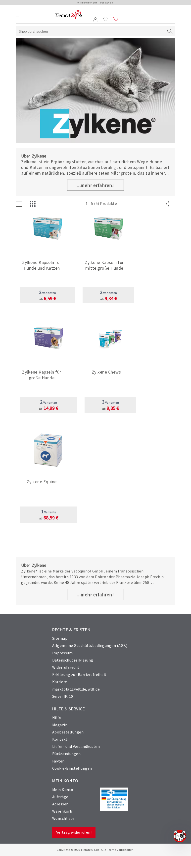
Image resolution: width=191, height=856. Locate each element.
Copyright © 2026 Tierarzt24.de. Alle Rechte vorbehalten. (96, 850)
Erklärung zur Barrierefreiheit (79, 674)
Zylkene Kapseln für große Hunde (41, 374)
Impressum (62, 652)
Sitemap (60, 638)
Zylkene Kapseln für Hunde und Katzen (41, 265)
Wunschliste (63, 818)
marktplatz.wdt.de (69, 689)
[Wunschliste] (105, 19)
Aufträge (60, 796)
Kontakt (60, 739)
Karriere (59, 681)
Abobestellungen (68, 731)
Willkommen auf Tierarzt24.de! (95, 2)
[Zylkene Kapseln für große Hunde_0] (48, 340)
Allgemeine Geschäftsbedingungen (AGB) (90, 645)
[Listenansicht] (20, 204)
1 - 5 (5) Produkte (101, 203)
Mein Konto (62, 789)
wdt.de (94, 689)
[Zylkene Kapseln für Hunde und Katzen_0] (47, 231)
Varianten (47, 293)
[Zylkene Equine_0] (48, 450)
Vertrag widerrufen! (74, 832)
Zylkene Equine (42, 481)
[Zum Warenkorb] (115, 19)
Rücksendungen (66, 753)
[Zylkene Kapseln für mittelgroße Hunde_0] (108, 231)
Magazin (60, 724)
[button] (47, 264)
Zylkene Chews (106, 372)
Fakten (58, 761)
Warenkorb (62, 811)
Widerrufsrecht (66, 667)
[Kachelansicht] (34, 204)
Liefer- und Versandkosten (76, 746)
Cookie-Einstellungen (72, 768)
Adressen (60, 803)
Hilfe (56, 717)
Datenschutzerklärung (72, 660)
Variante (48, 512)
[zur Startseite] (68, 14)
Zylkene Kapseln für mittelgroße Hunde (104, 265)
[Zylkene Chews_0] (110, 340)
